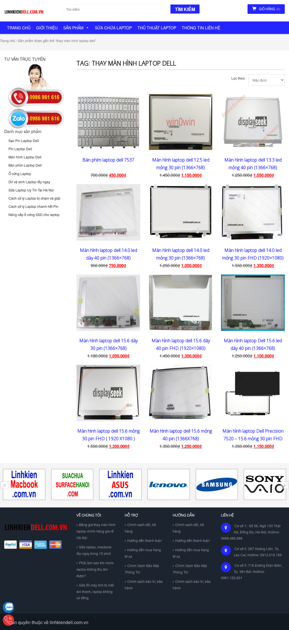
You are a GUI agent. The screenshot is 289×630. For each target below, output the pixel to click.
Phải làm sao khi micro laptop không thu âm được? (95, 569)
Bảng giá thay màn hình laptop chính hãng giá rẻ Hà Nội (95, 531)
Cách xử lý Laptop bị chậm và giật (34, 198)
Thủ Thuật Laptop (156, 27)
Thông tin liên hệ (201, 27)
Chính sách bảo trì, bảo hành (144, 584)
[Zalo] (8, 607)
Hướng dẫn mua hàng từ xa (143, 553)
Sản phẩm (73, 27)
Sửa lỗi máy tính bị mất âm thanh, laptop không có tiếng (95, 591)
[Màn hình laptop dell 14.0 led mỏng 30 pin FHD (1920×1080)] (253, 212)
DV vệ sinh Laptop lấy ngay (29, 181)
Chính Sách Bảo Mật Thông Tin (142, 568)
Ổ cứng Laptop (19, 173)
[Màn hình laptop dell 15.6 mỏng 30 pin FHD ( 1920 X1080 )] (108, 393)
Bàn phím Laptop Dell (25, 165)
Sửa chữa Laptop (113, 27)
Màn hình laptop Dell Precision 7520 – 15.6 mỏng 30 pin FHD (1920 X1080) (253, 438)
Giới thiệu (47, 27)
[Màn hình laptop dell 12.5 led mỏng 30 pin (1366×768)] (181, 122)
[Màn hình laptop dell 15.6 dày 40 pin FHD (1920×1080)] (181, 302)
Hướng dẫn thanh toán (144, 540)
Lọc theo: (238, 78)
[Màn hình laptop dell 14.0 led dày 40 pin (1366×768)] (108, 212)
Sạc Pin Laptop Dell (23, 140)
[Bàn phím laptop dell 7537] (108, 122)
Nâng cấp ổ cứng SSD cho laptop (34, 214)
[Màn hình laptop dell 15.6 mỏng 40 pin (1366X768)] (181, 393)
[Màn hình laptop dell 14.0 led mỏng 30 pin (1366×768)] (181, 212)
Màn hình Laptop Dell (24, 156)
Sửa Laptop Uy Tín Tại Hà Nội (31, 190)
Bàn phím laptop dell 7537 (108, 160)
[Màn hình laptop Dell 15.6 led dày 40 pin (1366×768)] (253, 302)
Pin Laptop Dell (20, 148)
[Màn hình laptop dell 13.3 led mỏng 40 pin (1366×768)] (253, 122)
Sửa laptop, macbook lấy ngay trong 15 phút (93, 550)
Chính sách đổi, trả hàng (140, 527)
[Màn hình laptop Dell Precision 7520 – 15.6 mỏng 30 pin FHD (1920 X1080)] (253, 393)
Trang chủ (18, 27)
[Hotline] (8, 620)
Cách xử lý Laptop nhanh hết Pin (33, 206)
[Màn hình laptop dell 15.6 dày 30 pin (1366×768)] (108, 302)
